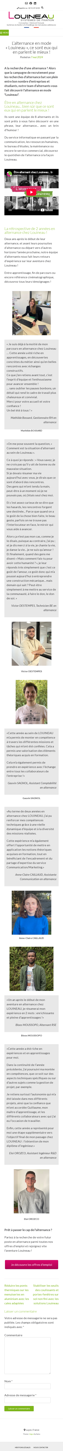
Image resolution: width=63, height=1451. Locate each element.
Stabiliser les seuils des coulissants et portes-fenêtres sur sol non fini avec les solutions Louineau (46, 1294)
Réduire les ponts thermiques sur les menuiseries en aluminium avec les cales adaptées (16, 1294)
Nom (8, 1381)
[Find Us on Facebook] (30, 3)
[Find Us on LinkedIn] (35, 3)
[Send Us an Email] (26, 3)
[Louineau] (31, 19)
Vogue (31, 1434)
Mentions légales (22, 1447)
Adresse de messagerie (20, 1395)
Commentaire (13, 1335)
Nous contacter (41, 1447)
